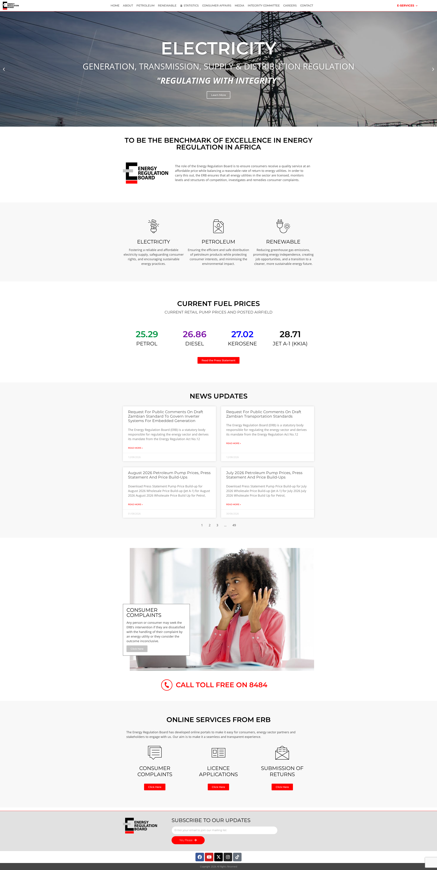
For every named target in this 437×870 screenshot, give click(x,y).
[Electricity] (153, 226)
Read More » (135, 448)
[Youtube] (209, 857)
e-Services (405, 5)
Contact (306, 5)
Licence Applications (218, 771)
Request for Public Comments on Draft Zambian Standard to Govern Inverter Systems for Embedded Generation (165, 416)
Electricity (153, 242)
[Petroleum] (218, 226)
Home (115, 5)
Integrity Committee (264, 5)
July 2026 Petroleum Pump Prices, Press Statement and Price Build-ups (264, 475)
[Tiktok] (237, 857)
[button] (4, 69)
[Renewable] (283, 226)
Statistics (191, 5)
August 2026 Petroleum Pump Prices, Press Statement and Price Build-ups (169, 475)
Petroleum (145, 5)
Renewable (167, 5)
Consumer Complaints (154, 771)
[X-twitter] (218, 857)
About (128, 5)
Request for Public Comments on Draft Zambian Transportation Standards (263, 414)
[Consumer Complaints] (154, 752)
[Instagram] (228, 857)
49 (234, 525)
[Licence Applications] (218, 752)
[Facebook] (199, 857)
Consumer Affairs (216, 5)
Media (239, 5)
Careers (290, 5)
